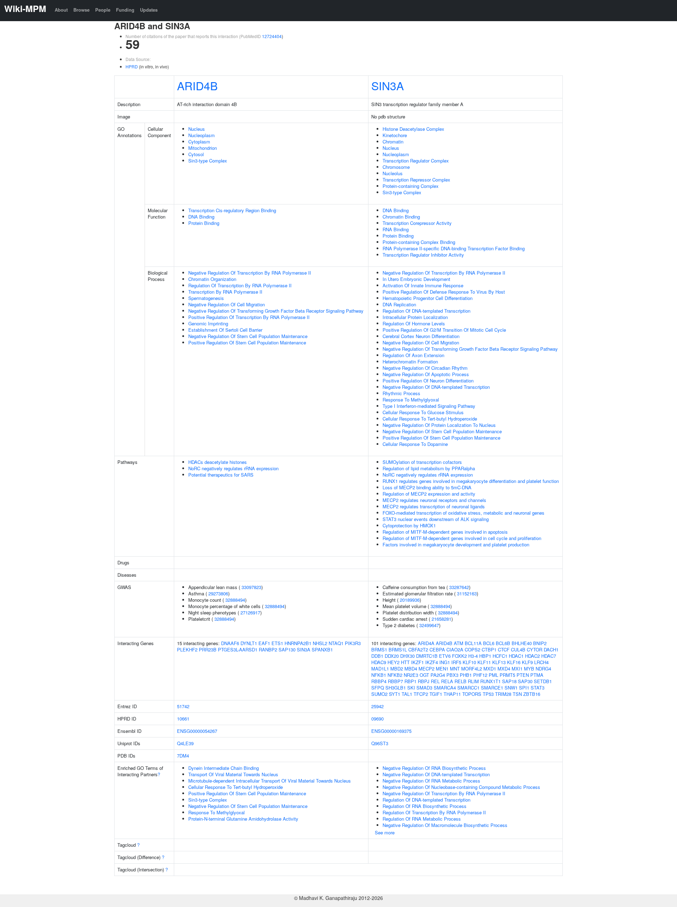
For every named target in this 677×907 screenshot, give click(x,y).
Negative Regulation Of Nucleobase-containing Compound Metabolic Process (461, 787)
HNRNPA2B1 (298, 643)
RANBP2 (268, 649)
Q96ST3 (379, 743)
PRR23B (207, 649)
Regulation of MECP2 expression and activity (429, 493)
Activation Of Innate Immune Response (423, 285)
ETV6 (445, 655)
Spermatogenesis (206, 298)
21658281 (441, 618)
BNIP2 (540, 643)
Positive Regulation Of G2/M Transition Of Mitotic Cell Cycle (444, 329)
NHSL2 (320, 643)
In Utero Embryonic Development (416, 279)
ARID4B (197, 85)
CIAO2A (454, 649)
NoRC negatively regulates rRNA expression (233, 468)
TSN (517, 694)
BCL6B (503, 643)
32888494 (235, 599)
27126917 (250, 612)
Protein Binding (203, 223)
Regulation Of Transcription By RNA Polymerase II (240, 285)
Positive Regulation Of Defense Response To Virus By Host (444, 291)
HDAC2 (532, 655)
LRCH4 (541, 662)
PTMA (536, 675)
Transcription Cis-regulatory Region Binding (232, 210)
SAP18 (509, 681)
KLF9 (527, 662)
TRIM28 (503, 694)
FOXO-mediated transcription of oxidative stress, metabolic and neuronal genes (463, 512)
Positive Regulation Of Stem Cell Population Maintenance (247, 342)
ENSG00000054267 (197, 731)
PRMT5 (507, 675)
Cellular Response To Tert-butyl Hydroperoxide (430, 418)
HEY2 (394, 662)
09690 (377, 718)
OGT (424, 675)
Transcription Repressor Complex (416, 179)
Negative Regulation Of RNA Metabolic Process (431, 780)
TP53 (488, 694)
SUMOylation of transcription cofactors (422, 462)
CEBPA (437, 649)
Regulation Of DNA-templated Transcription (426, 310)
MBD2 (396, 668)
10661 (183, 718)
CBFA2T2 (418, 649)
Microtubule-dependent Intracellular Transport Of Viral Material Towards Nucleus (269, 780)
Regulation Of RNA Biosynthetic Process (424, 806)
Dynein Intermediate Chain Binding (223, 768)
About (61, 9)
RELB (460, 681)
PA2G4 (438, 675)
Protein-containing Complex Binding (419, 242)
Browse (81, 9)
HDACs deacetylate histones (217, 462)
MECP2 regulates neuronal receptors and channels (434, 500)
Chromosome (396, 167)
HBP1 (485, 655)
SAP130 (287, 649)
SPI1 (524, 687)
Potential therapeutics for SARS (221, 474)
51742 (183, 706)
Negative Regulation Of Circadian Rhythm (425, 367)
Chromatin (393, 141)
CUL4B (518, 649)
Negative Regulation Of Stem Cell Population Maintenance (247, 336)
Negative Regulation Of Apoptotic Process (426, 374)
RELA (447, 681)
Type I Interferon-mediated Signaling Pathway (429, 406)
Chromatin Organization (212, 279)
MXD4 (504, 668)
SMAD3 (424, 687)
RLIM (473, 681)
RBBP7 (395, 681)
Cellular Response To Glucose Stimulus (423, 412)
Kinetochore (395, 135)
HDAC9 (378, 662)
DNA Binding (201, 216)
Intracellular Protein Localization (415, 317)
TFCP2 (421, 694)
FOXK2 (459, 655)
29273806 (218, 593)
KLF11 (484, 662)
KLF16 (513, 662)
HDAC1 (516, 655)
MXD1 (489, 668)
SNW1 (511, 687)
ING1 (444, 662)
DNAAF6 (230, 643)
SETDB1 (543, 681)
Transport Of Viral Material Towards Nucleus (233, 774)
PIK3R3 (353, 643)
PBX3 (452, 675)
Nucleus (196, 128)
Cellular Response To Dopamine (415, 444)
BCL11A (473, 643)
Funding (125, 9)
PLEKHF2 (187, 649)
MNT (455, 668)
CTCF (504, 649)
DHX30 (407, 655)
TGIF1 (435, 694)
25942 (377, 706)
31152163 (467, 593)
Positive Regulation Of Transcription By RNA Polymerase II (249, 317)
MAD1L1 (380, 668)
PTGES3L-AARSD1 (237, 649)
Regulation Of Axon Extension (413, 355)
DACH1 (551, 649)
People (102, 9)
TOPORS (471, 694)
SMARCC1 (468, 687)
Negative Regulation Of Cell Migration (226, 304)
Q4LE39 (185, 743)
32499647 (429, 625)
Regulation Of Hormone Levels (414, 323)
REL (435, 681)
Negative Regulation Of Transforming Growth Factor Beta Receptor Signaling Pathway (276, 310)
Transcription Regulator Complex (416, 160)
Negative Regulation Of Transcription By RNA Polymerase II (249, 272)
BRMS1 (379, 649)
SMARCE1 (492, 687)
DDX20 (392, 655)
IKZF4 (431, 662)
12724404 (272, 36)
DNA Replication (399, 304)
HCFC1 (500, 655)
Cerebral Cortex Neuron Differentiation (421, 336)
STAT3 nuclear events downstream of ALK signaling (436, 519)
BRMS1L (398, 649)
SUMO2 (379, 694)
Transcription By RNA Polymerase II (225, 291)
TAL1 (407, 694)
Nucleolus (393, 173)
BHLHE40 (522, 643)
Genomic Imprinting (208, 323)
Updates (149, 9)
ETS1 (277, 643)
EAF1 (264, 643)
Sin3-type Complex (207, 160)
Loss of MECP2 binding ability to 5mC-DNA (427, 487)
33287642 (459, 587)
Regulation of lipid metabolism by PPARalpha (429, 468)
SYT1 (394, 694)
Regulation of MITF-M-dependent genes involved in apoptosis (445, 531)
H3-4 (473, 655)
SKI (411, 687)
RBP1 (410, 681)
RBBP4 (378, 681)
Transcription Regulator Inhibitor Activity (423, 254)
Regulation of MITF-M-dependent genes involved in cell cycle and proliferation (462, 538)
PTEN (523, 675)
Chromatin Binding (401, 216)
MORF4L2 (471, 668)
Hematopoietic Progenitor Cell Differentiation (427, 298)
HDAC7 (548, 655)
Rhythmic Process (401, 393)
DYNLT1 (248, 643)
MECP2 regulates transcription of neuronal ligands (434, 506)
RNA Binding (396, 229)
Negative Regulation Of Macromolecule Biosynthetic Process (445, 825)
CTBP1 (489, 649)
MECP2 (426, 668)
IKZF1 (417, 662)
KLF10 (469, 662)
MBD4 (410, 668)
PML (493, 675)
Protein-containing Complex (411, 186)
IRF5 (456, 662)
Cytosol (196, 154)
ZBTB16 (531, 694)
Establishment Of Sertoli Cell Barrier (225, 329)
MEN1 (442, 668)
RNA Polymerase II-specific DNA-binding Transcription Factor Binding (454, 248)
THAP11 (452, 694)
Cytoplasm (199, 141)
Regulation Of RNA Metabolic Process (422, 818)
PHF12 (480, 675)
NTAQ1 (336, 643)
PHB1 (466, 675)
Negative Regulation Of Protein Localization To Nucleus (439, 425)
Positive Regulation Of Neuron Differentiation (428, 380)
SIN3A (387, 85)
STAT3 (537, 687)
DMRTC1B (427, 655)
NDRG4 (543, 668)
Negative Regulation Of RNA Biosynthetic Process (434, 768)
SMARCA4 (445, 687)
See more (385, 832)
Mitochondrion (202, 148)
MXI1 (517, 668)
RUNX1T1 (490, 681)
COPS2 (472, 649)
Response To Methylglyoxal (411, 399)
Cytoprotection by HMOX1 (409, 525)
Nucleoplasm (201, 135)
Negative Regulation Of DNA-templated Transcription (436, 387)
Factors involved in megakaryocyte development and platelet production (456, 544)
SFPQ (377, 687)
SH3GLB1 (395, 687)
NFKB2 (395, 675)
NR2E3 (411, 675)
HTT (405, 662)
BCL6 (488, 643)
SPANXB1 (322, 649)
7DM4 (183, 755)
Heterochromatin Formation (410, 361)
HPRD (132, 66)
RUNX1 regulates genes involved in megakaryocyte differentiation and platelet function (471, 481)
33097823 (251, 587)
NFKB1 (378, 675)
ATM (458, 643)
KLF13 (499, 662)
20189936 (410, 599)
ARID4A (426, 643)
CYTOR (534, 649)
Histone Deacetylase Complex (413, 128)
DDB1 (377, 655)
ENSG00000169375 (391, 731)
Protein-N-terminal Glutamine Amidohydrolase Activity (243, 818)
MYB (529, 668)
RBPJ (423, 681)
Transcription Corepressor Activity (417, 223)
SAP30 (525, 681)
